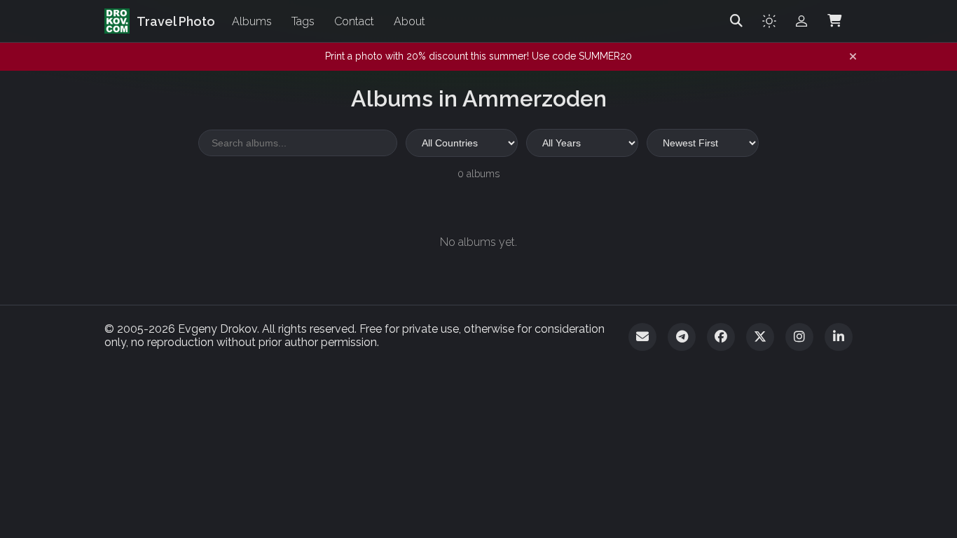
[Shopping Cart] (834, 21)
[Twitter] (760, 337)
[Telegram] (682, 337)
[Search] (736, 21)
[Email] (642, 337)
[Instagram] (799, 337)
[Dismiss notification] (853, 57)
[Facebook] (721, 337)
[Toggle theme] (769, 21)
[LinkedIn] (839, 337)
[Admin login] (801, 21)
